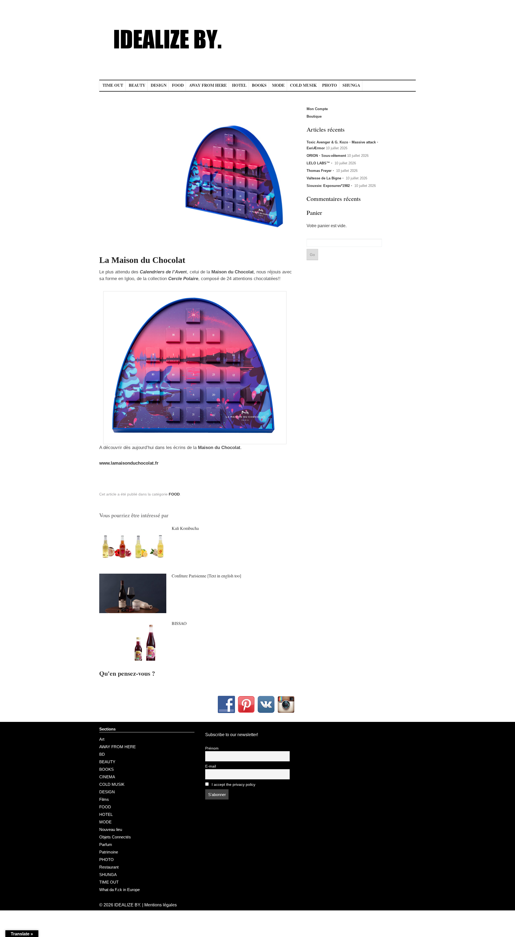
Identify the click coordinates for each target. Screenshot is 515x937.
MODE (278, 85)
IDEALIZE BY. (127, 905)
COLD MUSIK (303, 85)
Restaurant (109, 867)
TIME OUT (112, 85)
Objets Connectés (115, 837)
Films (104, 799)
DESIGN (159, 85)
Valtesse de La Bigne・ (326, 178)
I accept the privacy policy (233, 785)
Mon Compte (317, 109)
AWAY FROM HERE (208, 85)
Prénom (212, 748)
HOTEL (239, 85)
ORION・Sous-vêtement (326, 156)
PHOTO (329, 85)
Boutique (314, 116)
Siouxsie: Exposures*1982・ (330, 186)
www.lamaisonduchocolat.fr (129, 463)
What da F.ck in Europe (119, 889)
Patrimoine (108, 852)
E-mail (210, 766)
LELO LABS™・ (320, 163)
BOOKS (259, 85)
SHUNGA (351, 85)
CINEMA (107, 777)
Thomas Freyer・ (321, 171)
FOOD (178, 85)
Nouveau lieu (110, 829)
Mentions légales (160, 905)
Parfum (105, 844)
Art (101, 739)
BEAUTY (137, 85)
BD (102, 754)
